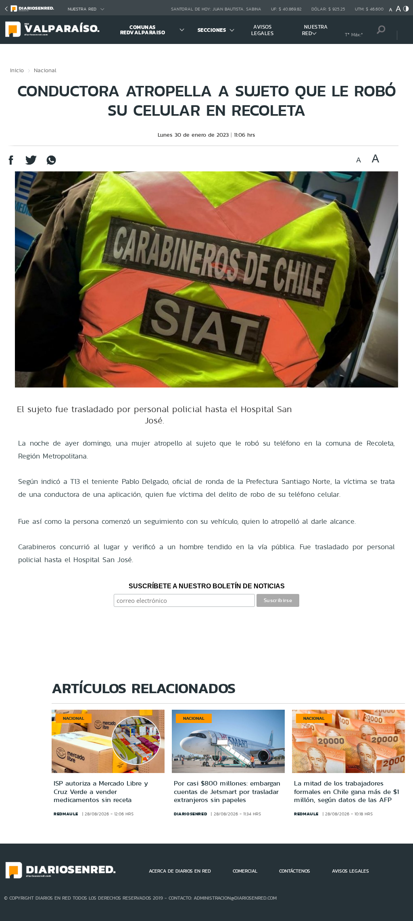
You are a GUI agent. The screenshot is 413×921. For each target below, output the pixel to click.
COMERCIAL (245, 871)
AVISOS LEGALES (262, 30)
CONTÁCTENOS (294, 871)
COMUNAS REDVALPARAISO (142, 29)
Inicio (17, 70)
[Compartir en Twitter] (31, 164)
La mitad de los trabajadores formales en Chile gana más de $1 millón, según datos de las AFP (346, 791)
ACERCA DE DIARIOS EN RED (180, 871)
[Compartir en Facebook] (11, 164)
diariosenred (190, 814)
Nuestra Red (82, 9)
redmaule (66, 814)
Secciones (212, 30)
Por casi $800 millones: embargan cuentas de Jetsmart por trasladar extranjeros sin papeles (227, 791)
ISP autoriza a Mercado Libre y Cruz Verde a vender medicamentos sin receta (101, 791)
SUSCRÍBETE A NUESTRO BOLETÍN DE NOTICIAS (207, 586)
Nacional (45, 70)
